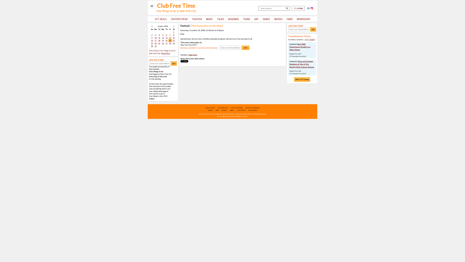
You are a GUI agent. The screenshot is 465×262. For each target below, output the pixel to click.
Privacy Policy (252, 110)
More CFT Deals (302, 79)
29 (174, 43)
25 (159, 43)
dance (266, 19)
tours (246, 19)
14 (170, 38)
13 (166, 38)
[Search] (287, 8)
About (232, 110)
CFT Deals (161, 19)
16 (152, 40)
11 (159, 38)
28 (170, 43)
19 (163, 40)
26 (163, 43)
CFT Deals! (310, 40)
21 (170, 40)
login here (193, 55)
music (209, 19)
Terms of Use (241, 110)
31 (156, 46)
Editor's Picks (179, 19)
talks (220, 19)
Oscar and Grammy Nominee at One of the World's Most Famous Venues (301, 64)
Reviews (224, 110)
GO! (245, 48)
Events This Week (237, 108)
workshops (303, 19)
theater (197, 19)
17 (156, 40)
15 (174, 38)
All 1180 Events (223, 108)
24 (156, 43)
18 (159, 40)
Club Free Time (176, 5)
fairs (290, 19)
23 (152, 43)
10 (156, 38)
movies (278, 19)
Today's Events (210, 108)
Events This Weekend (253, 108)
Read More (165, 53)
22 (174, 40)
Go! (173, 63)
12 (163, 38)
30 (152, 46)
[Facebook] (308, 8)
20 (166, 40)
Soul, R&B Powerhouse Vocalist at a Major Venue (299, 47)
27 (166, 43)
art (256, 19)
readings (233, 19)
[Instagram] (312, 8)
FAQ (217, 110)
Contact (210, 110)
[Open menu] (152, 6)
